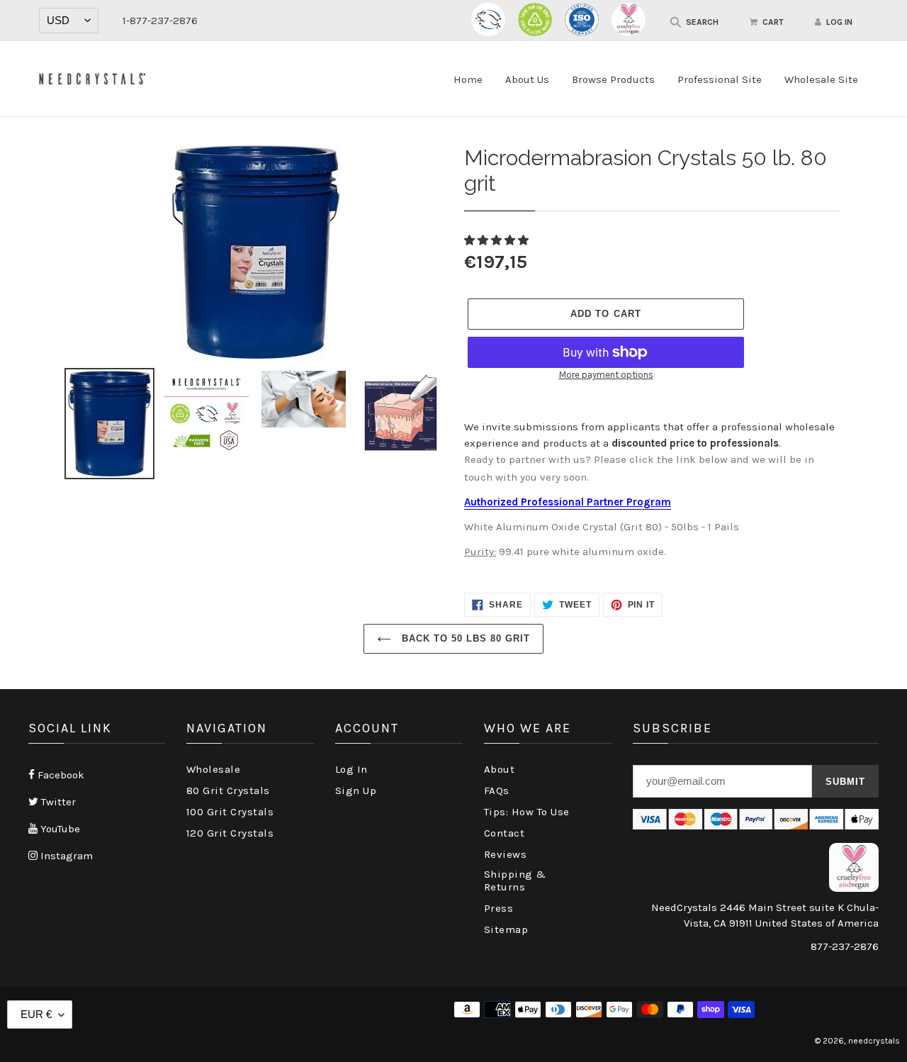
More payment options (606, 374)
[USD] (68, 20)
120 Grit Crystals (230, 833)
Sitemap (506, 929)
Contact (504, 833)
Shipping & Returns (515, 880)
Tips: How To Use (527, 811)
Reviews (505, 854)
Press (499, 908)
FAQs (496, 790)
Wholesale (213, 769)
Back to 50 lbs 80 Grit (464, 638)
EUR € (36, 1014)
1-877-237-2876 (160, 20)
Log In (351, 769)
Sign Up (356, 790)
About (499, 769)
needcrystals (874, 1041)
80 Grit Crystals (228, 790)
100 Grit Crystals (230, 811)
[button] (497, 240)
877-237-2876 (845, 946)
